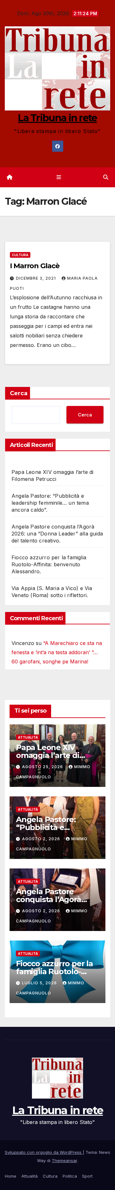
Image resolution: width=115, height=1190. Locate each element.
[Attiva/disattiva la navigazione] (58, 177)
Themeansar (64, 1160)
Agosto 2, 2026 (41, 838)
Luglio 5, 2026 (40, 983)
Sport (87, 1176)
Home (10, 1176)
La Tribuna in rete (57, 118)
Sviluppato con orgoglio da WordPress (44, 1152)
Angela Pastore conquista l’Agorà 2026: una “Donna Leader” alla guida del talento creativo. (57, 533)
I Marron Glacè (34, 266)
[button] (105, 177)
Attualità (28, 737)
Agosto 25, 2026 (43, 766)
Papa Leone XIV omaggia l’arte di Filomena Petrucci (50, 755)
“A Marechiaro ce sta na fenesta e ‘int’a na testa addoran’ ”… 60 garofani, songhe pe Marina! (57, 652)
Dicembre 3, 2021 (36, 278)
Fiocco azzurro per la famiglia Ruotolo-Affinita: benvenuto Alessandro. (49, 564)
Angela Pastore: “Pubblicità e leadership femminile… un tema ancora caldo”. (50, 503)
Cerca (18, 393)
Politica (70, 1176)
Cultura (20, 255)
